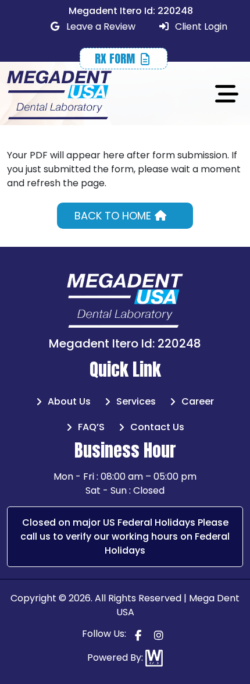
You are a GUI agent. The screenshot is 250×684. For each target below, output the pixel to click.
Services (136, 401)
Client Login (200, 26)
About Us (69, 401)
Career (197, 401)
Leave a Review (99, 26)
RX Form (116, 58)
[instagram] (159, 634)
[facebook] (138, 634)
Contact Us (157, 427)
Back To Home (114, 215)
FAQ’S (91, 427)
